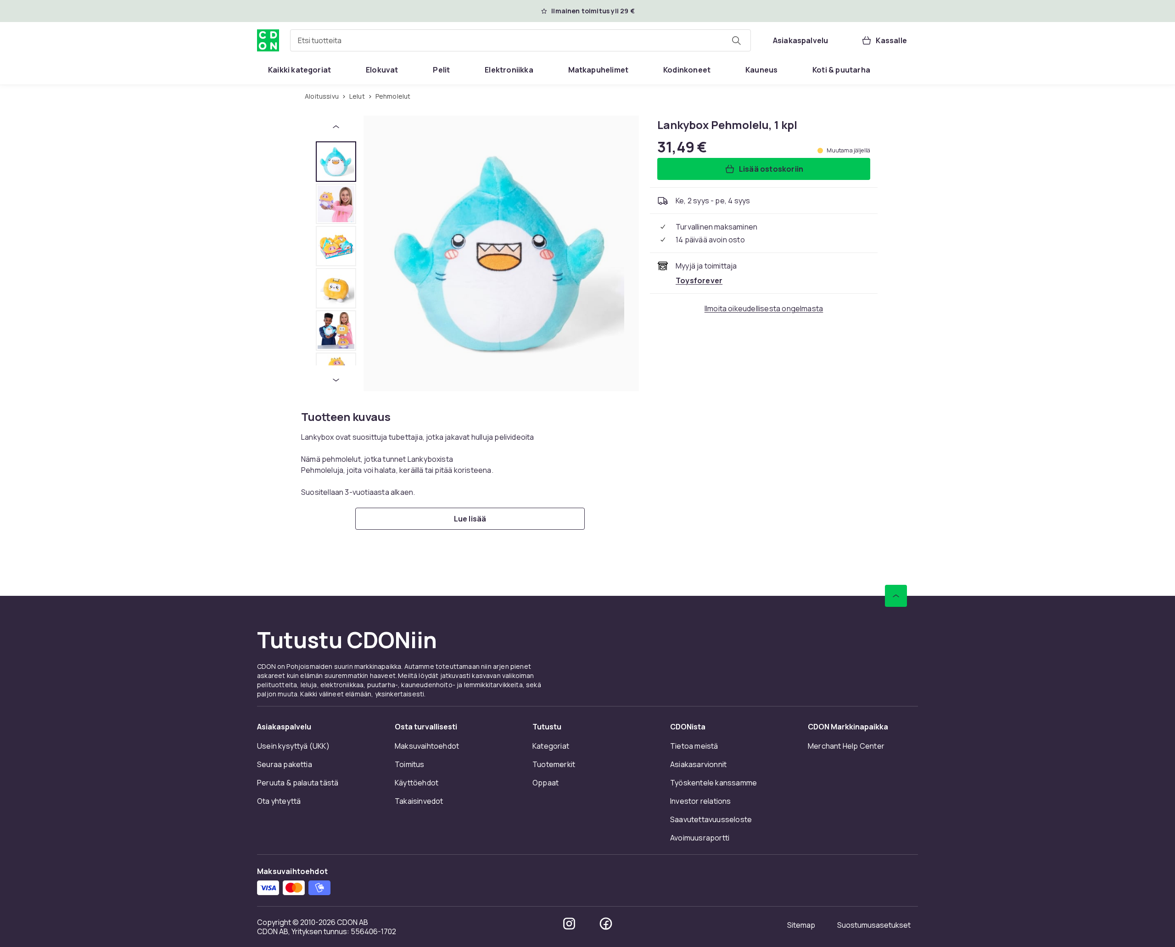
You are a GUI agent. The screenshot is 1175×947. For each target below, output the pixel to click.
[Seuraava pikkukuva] (336, 380)
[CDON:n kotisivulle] (268, 40)
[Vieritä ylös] (896, 596)
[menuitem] (299, 70)
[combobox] (520, 40)
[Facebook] (606, 923)
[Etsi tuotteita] (736, 40)
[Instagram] (569, 923)
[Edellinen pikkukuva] (336, 127)
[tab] (336, 161)
